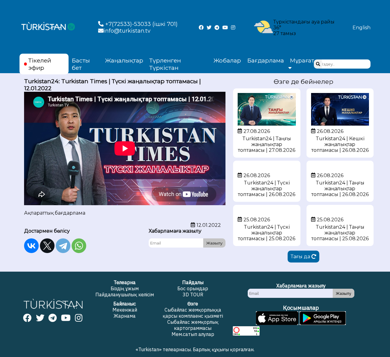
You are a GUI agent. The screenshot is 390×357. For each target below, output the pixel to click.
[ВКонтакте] (31, 245)
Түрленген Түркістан (165, 64)
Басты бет (81, 64)
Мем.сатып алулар (193, 334)
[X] (47, 245)
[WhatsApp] (79, 245)
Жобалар (227, 60)
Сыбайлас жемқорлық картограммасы (192, 325)
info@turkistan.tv (127, 30)
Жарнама (125, 316)
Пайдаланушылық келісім (124, 294)
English (361, 27)
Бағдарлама (265, 60)
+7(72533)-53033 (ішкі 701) (141, 24)
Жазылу (214, 243)
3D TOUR (193, 294)
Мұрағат (302, 60)
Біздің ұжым (125, 288)
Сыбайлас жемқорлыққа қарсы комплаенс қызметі (193, 313)
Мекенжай (124, 310)
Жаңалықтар (124, 60)
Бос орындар (192, 288)
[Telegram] (63, 245)
